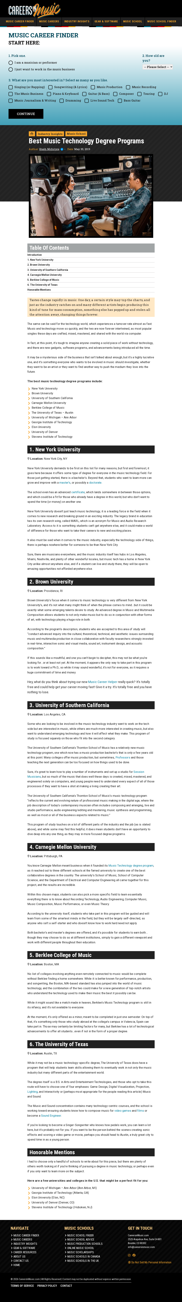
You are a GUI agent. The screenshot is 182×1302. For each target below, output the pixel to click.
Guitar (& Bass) (99, 94)
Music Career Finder (20, 21)
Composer (126, 94)
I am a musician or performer (36, 62)
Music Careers (49, 21)
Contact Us (21, 1260)
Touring (149, 94)
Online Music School (80, 1248)
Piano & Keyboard (66, 94)
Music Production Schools (85, 1243)
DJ (166, 94)
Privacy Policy (47, 1285)
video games (122, 1110)
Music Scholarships (80, 1252)
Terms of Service (22, 1285)
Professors (123, 757)
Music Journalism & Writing (35, 100)
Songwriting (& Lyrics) (70, 87)
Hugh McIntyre (49, 149)
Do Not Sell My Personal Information (151, 1262)
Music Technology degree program (130, 865)
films (140, 1110)
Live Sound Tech (102, 100)
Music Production (109, 87)
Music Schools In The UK (83, 1260)
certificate (78, 492)
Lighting (32, 1091)
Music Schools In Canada (83, 1256)
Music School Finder (161, 21)
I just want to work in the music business (45, 69)
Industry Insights (76, 21)
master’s (65, 482)
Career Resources (25, 1252)
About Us (19, 1256)
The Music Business (28, 94)
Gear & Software (106, 21)
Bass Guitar (132, 100)
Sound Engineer (51, 1115)
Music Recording (144, 87)
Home (17, 1265)
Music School (132, 21)
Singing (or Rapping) (29, 87)
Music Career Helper (102, 682)
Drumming (73, 100)
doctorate (95, 482)
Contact (66, 1285)
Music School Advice (80, 1239)
